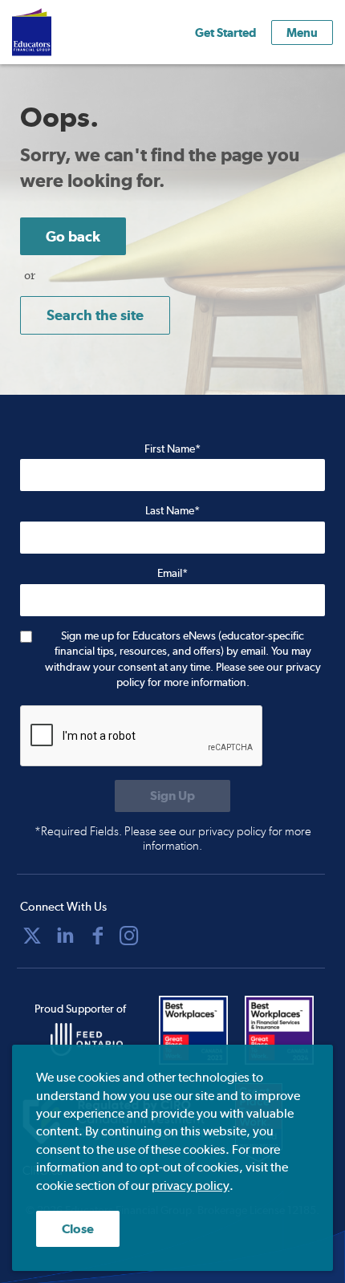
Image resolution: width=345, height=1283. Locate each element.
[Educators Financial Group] (55, 32)
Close (78, 1228)
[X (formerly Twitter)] (32, 936)
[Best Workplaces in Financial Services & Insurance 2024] (284, 1030)
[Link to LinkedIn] (65, 936)
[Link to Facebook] (98, 936)
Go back (73, 236)
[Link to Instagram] (129, 936)
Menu (302, 32)
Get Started (225, 32)
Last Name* (172, 510)
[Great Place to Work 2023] (198, 1030)
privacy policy (190, 1185)
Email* (172, 572)
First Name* (172, 448)
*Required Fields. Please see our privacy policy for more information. (172, 838)
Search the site (95, 315)
